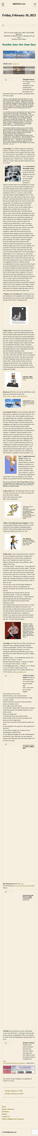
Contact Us (15, 64)
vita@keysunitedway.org (18, 672)
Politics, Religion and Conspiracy (13, 1119)
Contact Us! (6, 1116)
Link (24, 405)
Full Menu (5, 1112)
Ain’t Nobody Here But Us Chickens (14, 1063)
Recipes (4, 1114)
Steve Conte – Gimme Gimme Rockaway (15, 396)
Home (4, 1107)
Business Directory (8, 1109)
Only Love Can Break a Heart (21, 885)
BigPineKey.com (19, 4)
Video (24, 379)
